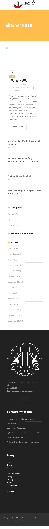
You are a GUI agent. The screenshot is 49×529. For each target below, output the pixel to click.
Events (9, 465)
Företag (10, 479)
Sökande (10, 482)
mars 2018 (12, 293)
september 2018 (14, 282)
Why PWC (19, 80)
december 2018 (14, 265)
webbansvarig (20, 85)
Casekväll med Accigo (15, 437)
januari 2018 (12, 304)
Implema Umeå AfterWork (16, 428)
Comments (17, 90)
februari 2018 (13, 298)
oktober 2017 (13, 315)
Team (9, 488)
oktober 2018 (13, 276)
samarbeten (27, 87)
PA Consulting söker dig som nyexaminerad (23, 442)
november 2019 (14, 254)
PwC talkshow (12, 424)
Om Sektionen (12, 485)
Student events (13, 468)
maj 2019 (11, 259)
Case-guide (11, 476)
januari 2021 (12, 248)
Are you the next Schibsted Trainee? (20, 419)
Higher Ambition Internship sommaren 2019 (23, 433)
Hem (8, 462)
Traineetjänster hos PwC (19, 176)
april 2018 (11, 287)
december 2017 (14, 310)
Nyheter (11, 219)
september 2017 (14, 321)
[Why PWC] (23, 57)
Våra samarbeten (13, 474)
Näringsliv (18, 87)
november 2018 (14, 271)
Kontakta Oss (12, 491)
